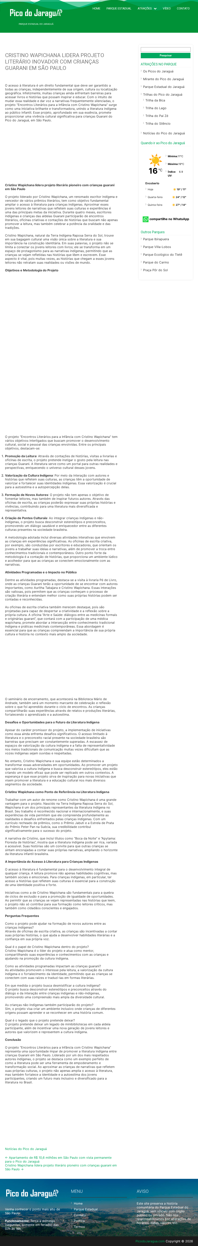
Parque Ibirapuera (156, 239)
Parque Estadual (119, 8)
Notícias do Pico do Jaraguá (26, 1149)
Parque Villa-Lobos (157, 247)
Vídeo (167, 8)
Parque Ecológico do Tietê (162, 254)
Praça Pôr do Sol (155, 270)
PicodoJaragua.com (150, 1241)
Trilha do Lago (155, 108)
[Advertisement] (61, 153)
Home (96, 8)
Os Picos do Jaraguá (158, 71)
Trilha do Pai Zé (156, 116)
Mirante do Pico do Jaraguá (163, 79)
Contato (183, 8)
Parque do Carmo (156, 262)
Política (79, 1221)
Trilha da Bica (155, 100)
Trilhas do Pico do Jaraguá (162, 94)
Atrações (145, 8)
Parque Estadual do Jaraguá (163, 87)
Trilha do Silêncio (158, 123)
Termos (79, 1227)
